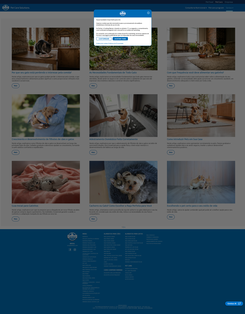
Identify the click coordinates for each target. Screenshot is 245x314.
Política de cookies (102, 43)
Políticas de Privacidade (115, 43)
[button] (234, 303)
